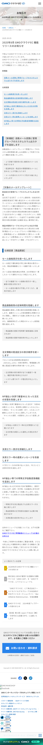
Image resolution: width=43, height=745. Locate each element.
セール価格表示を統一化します (16, 94)
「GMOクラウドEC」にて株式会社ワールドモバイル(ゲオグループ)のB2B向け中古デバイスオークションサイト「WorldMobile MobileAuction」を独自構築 (23, 592)
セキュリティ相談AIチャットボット (11, 703)
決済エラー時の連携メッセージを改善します (21, 117)
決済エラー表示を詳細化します (16, 113)
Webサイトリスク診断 (22, 701)
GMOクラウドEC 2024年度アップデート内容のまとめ (23, 604)
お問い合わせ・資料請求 (24, 648)
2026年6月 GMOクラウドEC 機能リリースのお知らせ (23, 568)
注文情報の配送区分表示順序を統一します (20, 102)
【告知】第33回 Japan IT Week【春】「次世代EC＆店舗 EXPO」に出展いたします (23, 616)
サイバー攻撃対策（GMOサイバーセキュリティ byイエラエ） (19, 709)
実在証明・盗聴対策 (7, 706)
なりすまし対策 (32, 712)
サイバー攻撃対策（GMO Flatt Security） (13, 712)
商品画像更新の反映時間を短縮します (18, 98)
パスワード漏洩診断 (7, 701)
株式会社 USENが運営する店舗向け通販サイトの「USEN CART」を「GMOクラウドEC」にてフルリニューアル (23, 579)
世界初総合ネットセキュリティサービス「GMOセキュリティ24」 (20, 696)
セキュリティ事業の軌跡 (8, 714)
